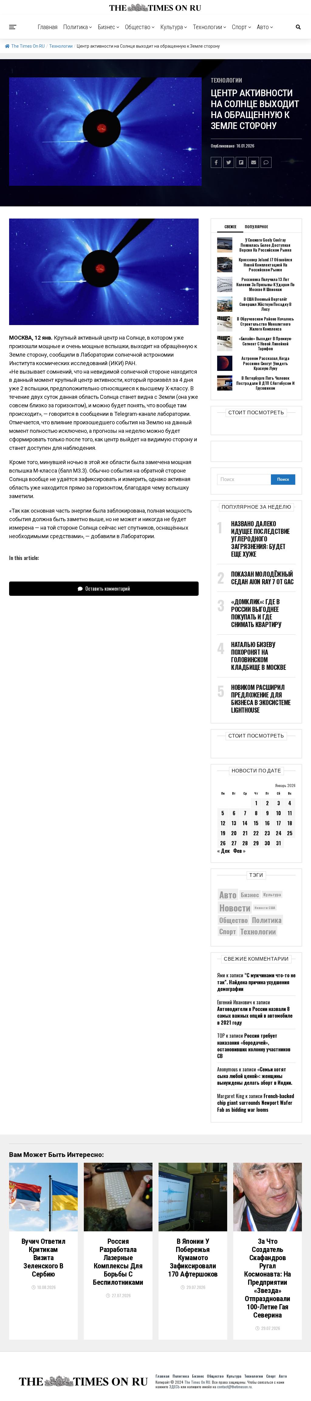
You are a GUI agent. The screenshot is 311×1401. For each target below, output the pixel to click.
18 (289, 823)
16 (267, 823)
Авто (263, 27)
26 (223, 843)
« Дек (223, 850)
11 (290, 813)
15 (256, 823)
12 (222, 823)
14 (245, 823)
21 (245, 833)
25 (289, 833)
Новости (234, 907)
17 (278, 823)
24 (279, 833)
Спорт (239, 27)
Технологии (207, 27)
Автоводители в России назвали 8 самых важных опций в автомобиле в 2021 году (254, 1015)
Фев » (239, 850)
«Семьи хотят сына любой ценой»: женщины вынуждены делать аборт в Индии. (254, 1076)
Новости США (265, 907)
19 (222, 833)
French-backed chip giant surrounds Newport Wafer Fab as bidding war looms (255, 1102)
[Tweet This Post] (228, 162)
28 (245, 843)
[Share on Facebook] (216, 162)
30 (267, 843)
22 (256, 833)
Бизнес (106, 27)
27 (234, 843)
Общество (137, 27)
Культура (171, 27)
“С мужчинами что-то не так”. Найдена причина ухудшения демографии (256, 982)
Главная (48, 27)
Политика (75, 27)
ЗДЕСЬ (174, 1386)
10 (278, 813)
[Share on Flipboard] (241, 162)
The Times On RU (28, 46)
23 (267, 833)
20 (234, 833)
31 (278, 843)
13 (233, 823)
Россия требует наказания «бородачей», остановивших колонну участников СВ (253, 1046)
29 (256, 843)
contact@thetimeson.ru (234, 1386)
